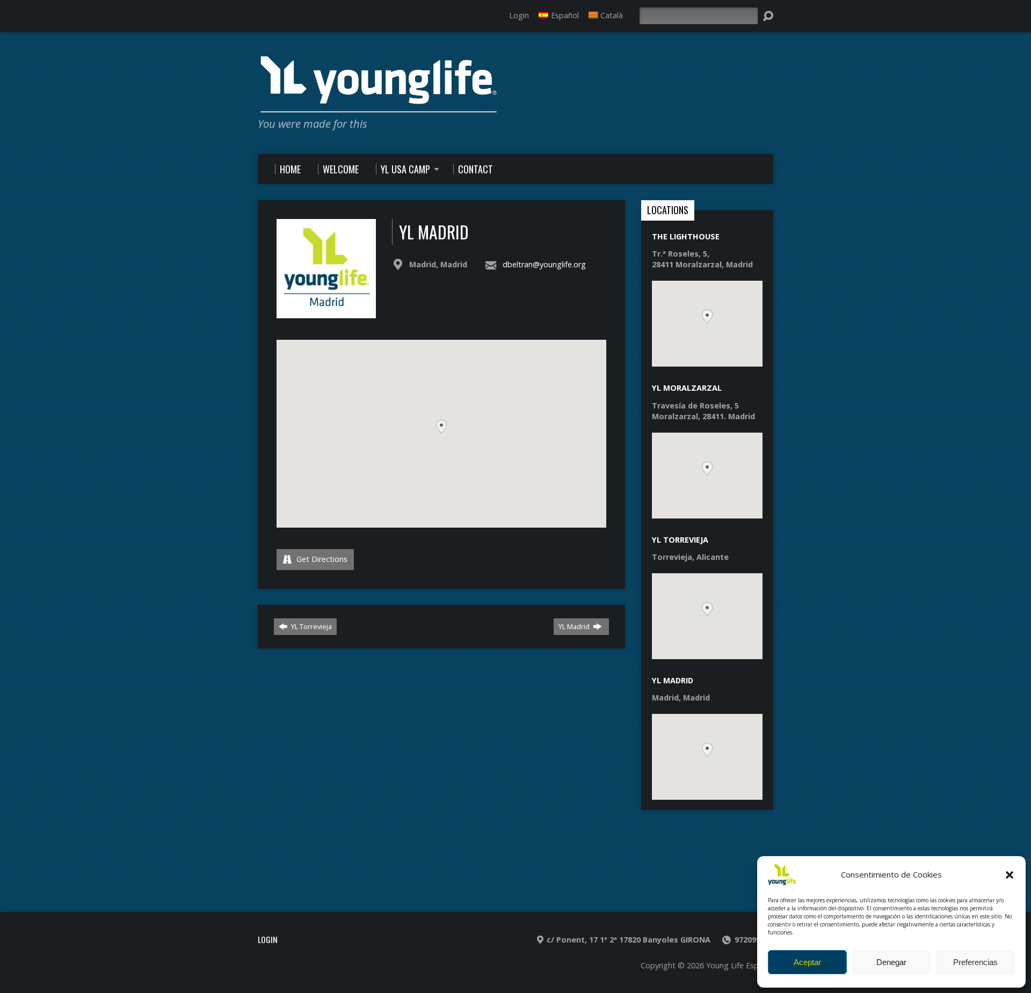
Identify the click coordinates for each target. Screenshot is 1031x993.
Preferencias (975, 962)
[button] (1009, 875)
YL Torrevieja (310, 626)
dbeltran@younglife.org (544, 264)
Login (519, 15)
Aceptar (807, 962)
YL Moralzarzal (687, 388)
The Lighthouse (686, 236)
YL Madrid (574, 626)
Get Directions (320, 559)
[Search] (768, 16)
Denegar (891, 962)
